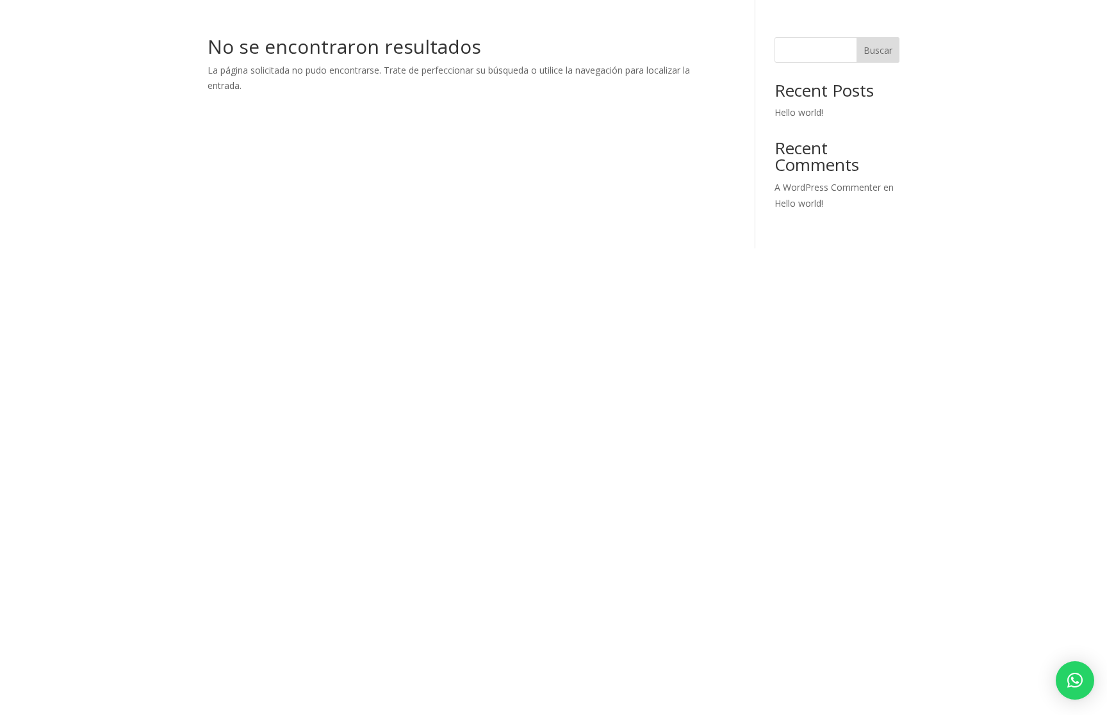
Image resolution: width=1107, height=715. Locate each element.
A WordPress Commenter (828, 187)
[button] (1075, 680)
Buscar (878, 50)
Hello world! (799, 112)
